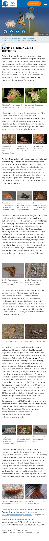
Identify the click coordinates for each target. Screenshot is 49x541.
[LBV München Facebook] (11, 31)
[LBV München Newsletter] (23, 31)
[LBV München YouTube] (17, 31)
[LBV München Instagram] (5, 31)
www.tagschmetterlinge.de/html (17, 515)
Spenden (34, 3)
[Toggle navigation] (45, 4)
